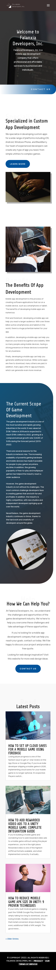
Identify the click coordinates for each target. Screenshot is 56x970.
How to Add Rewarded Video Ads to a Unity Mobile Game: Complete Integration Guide (25, 825)
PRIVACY (38, 960)
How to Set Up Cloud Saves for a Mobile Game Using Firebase (27, 749)
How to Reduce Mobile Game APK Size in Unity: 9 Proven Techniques (26, 902)
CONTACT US (28, 668)
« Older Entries (12, 938)
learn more (18, 163)
